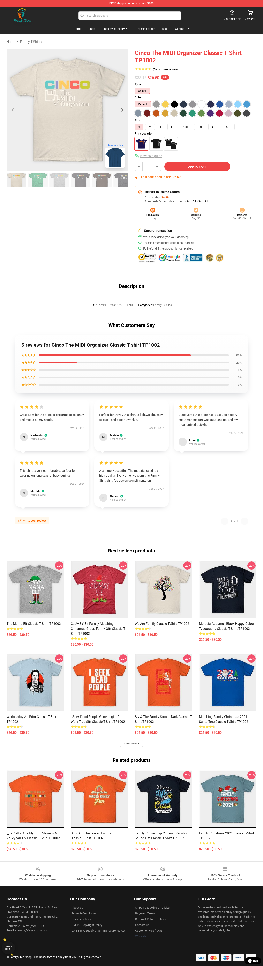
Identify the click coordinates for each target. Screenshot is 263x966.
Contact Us (142, 925)
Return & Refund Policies (150, 919)
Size (137, 120)
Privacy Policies (81, 919)
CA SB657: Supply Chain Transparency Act (98, 930)
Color (138, 97)
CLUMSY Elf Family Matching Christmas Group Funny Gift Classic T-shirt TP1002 (98, 629)
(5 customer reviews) (166, 69)
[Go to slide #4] (80, 179)
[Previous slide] (13, 110)
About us (77, 907)
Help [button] (255, 960)
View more (132, 743)
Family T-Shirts (31, 42)
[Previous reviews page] (224, 521)
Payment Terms (145, 913)
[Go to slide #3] (59, 179)
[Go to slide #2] (38, 179)
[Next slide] (122, 110)
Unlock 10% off (8, 948)
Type (138, 84)
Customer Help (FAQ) (148, 930)
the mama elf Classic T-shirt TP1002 (34, 624)
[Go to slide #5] (102, 179)
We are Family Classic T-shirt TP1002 (162, 624)
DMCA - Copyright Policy (87, 925)
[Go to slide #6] (123, 179)
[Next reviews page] (244, 521)
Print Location (144, 133)
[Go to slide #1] (16, 179)
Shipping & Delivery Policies (152, 907)
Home (11, 42)
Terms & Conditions (84, 913)
